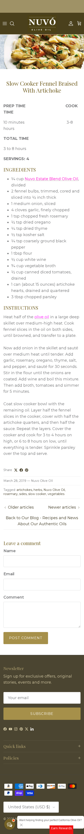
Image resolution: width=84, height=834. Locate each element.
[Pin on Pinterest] (26, 470)
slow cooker (37, 494)
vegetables (56, 494)
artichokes (24, 490)
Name (9, 551)
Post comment (25, 638)
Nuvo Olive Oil (54, 490)
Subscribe (42, 714)
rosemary (10, 494)
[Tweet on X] (15, 470)
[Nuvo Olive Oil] (42, 23)
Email (8, 574)
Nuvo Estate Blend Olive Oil (51, 179)
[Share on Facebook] (21, 470)
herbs (38, 490)
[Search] (14, 23)
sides (23, 494)
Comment (13, 597)
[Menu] (4, 23)
